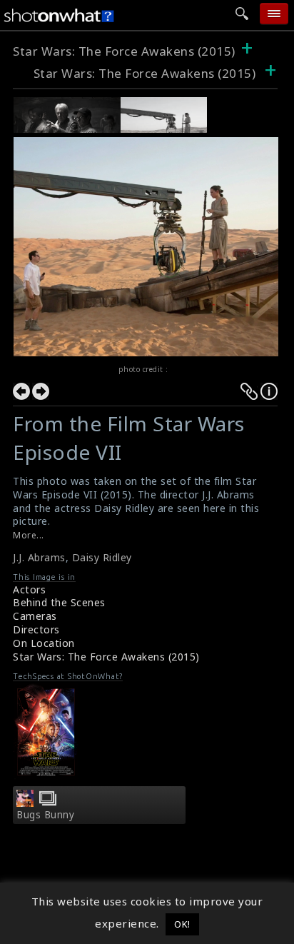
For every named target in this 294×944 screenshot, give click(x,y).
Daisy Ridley (102, 557)
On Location (44, 643)
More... (28, 535)
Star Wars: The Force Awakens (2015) (124, 51)
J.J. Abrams (39, 557)
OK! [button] (182, 924)
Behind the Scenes (59, 602)
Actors (29, 589)
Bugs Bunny (45, 814)
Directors (36, 629)
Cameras (35, 616)
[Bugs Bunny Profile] (25, 802)
